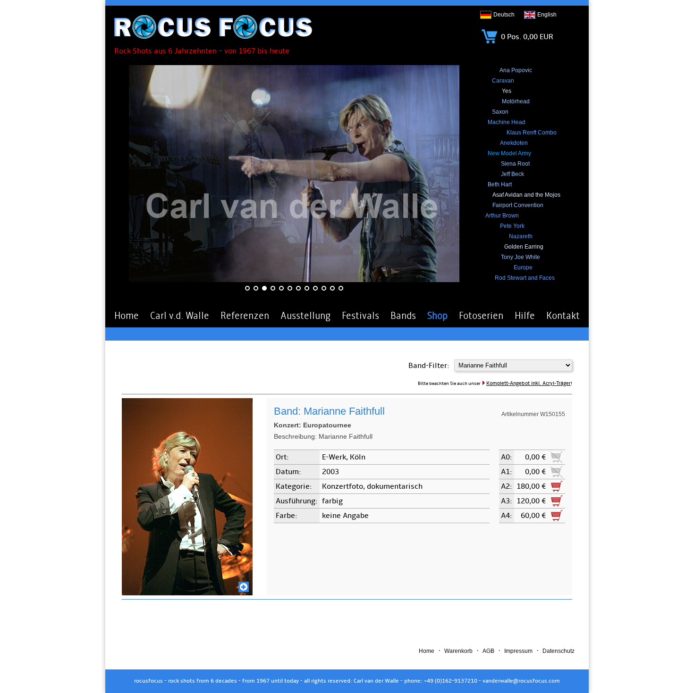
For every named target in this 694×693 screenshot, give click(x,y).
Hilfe (525, 315)
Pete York (512, 226)
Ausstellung (305, 315)
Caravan (503, 80)
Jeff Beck (512, 174)
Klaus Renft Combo (532, 132)
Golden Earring (523, 246)
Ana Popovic (515, 70)
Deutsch (504, 14)
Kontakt (563, 315)
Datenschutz (558, 651)
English (547, 14)
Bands (403, 315)
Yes (506, 91)
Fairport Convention (517, 205)
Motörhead (516, 101)
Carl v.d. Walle (179, 315)
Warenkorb (458, 651)
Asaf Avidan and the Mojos (526, 195)
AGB (488, 651)
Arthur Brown (502, 215)
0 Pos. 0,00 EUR (526, 37)
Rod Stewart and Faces (525, 278)
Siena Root (515, 163)
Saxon (500, 112)
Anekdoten (514, 143)
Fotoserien (481, 315)
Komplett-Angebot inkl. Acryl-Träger (528, 383)
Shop (437, 315)
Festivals (360, 315)
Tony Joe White (520, 257)
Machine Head (506, 122)
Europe (523, 267)
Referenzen (244, 315)
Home (126, 315)
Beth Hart (500, 184)
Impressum (518, 651)
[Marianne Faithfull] (187, 593)
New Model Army (509, 153)
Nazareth (521, 236)
